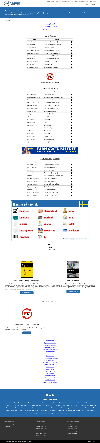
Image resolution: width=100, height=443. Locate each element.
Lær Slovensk (52, 410)
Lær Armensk (25, 402)
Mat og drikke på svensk (50, 362)
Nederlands (76, 1)
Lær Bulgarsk (54, 402)
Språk (86, 4)
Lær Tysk (35, 413)
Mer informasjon (26, 292)
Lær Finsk (84, 402)
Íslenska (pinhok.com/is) (72, 433)
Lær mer (27, 333)
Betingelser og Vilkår (9, 421)
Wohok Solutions (27, 441)
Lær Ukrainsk (43, 413)
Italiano (68, 1)
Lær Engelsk (70, 402)
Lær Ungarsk (51, 413)
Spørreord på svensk (50, 353)
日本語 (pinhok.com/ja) (41, 435)
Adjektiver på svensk (50, 364)
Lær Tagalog (76, 410)
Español (64, 1)
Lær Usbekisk (60, 413)
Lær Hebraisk (31, 405)
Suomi (80, 1)
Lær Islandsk (66, 405)
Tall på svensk (50, 340)
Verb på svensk (50, 356)
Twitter (93, 441)
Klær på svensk (50, 373)
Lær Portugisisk (10, 410)
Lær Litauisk (49, 408)
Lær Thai (83, 410)
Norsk (91, 1)
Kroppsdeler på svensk (50, 347)
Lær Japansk (82, 405)
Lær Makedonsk (58, 408)
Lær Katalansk (7, 408)
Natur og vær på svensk (50, 382)
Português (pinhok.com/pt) (41, 428)
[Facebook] (46, 395)
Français (56, 1)
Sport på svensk (50, 369)
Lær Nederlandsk (77, 408)
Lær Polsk (93, 408)
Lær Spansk (61, 410)
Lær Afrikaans (9, 402)
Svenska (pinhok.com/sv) (72, 426)
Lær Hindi (38, 405)
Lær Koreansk (25, 408)
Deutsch (52, 1)
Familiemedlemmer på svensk (50, 358)
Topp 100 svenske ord (50, 345)
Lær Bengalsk (45, 402)
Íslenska (94, 1)
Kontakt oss (93, 4)
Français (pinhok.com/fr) (41, 426)
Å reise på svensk (50, 377)
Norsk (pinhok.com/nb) (72, 431)
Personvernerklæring (9, 424)
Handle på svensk (50, 24)
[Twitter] (50, 395)
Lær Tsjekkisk (90, 410)
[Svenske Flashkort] (27, 321)
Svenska (84, 1)
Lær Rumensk (19, 410)
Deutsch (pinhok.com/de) (41, 424)
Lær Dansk (62, 402)
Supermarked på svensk (50, 26)
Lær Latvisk (41, 408)
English (48, 1)
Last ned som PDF (50, 250)
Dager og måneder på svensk (50, 349)
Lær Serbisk (35, 410)
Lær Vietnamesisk (69, 413)
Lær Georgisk (15, 405)
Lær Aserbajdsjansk (36, 402)
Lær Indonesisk (57, 405)
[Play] (71, 42)
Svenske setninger (50, 351)
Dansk (87, 1)
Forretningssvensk (50, 371)
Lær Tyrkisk (29, 413)
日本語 (72, 1)
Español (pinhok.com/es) (41, 431)
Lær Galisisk (7, 405)
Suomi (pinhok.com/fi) (71, 424)
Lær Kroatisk (33, 408)
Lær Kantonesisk (91, 405)
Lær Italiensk (74, 405)
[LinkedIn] (53, 395)
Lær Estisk (77, 402)
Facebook (89, 441)
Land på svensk (50, 367)
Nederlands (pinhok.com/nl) (73, 421)
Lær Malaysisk (67, 408)
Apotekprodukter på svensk (50, 29)
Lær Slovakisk (44, 410)
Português (61, 1)
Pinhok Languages (12, 441)
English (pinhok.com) (40, 421)
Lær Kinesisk (16, 408)
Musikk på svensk (50, 380)
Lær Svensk (8, 20)
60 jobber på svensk (50, 360)
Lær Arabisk (17, 402)
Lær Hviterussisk (47, 405)
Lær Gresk (23, 405)
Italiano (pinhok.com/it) (41, 433)
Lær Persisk (86, 408)
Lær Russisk (27, 410)
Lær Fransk (91, 402)
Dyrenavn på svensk (50, 343)
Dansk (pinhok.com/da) (72, 428)
